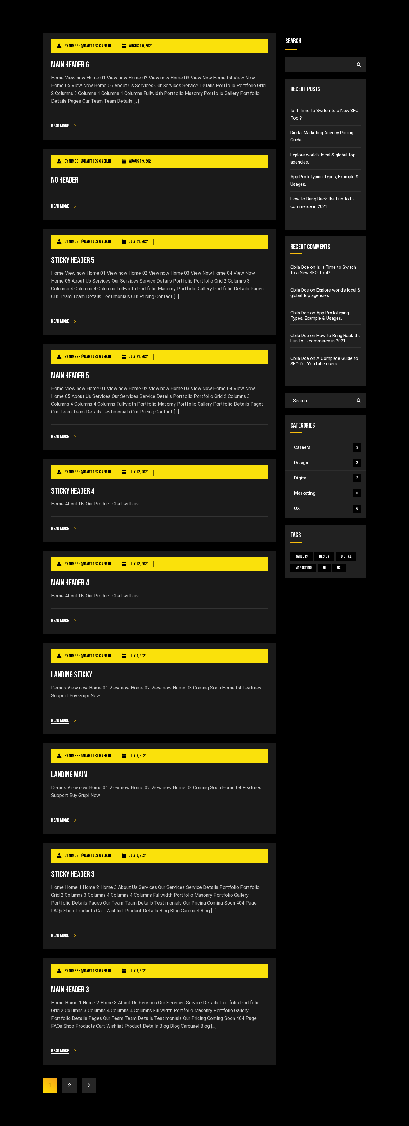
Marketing (326, 493)
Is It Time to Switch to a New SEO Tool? (324, 114)
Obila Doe (299, 267)
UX (326, 508)
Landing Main (69, 775)
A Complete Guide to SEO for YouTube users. (324, 361)
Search (293, 41)
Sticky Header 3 (72, 874)
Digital (326, 478)
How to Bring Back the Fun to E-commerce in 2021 (322, 202)
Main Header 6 (70, 65)
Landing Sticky (71, 675)
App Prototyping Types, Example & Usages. (324, 180)
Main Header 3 (70, 990)
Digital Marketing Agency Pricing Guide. (321, 136)
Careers (326, 447)
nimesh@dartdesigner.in (90, 46)
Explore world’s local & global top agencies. (322, 158)
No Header (64, 180)
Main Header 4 (70, 583)
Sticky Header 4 (72, 491)
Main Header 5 (70, 376)
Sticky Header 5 (72, 260)
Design (326, 462)
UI (324, 567)
